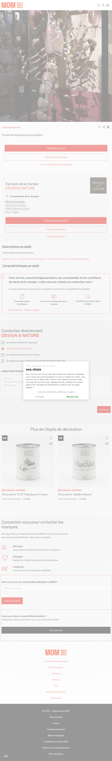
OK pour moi (72, 397)
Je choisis (39, 397)
